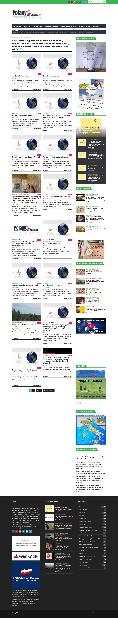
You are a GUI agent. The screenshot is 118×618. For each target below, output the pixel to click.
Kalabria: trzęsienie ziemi (21, 76)
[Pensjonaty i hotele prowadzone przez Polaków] (49, 508)
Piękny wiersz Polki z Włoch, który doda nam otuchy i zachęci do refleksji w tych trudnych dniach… (63, 568)
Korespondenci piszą (51, 26)
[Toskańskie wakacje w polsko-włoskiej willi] (49, 546)
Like (70, 74)
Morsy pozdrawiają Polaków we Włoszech (91, 539)
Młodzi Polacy (17, 32)
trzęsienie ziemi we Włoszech (50, 46)
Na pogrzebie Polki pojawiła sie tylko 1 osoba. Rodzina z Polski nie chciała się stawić (63, 526)
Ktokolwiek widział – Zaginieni (88, 530)
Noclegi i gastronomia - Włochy (92, 270)
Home (14, 2)
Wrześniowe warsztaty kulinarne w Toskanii (93, 300)
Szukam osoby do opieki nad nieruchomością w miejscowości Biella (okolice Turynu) (95, 178)
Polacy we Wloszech (35, 43)
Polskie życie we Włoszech (68, 26)
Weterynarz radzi (84, 568)
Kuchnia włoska (18, 36)
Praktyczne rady (38, 32)
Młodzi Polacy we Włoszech (87, 542)
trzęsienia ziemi (58, 43)
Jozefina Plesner (39, 40)
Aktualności (17, 26)
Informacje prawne (84, 26)
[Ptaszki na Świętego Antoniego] (80, 229)
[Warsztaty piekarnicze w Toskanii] (80, 272)
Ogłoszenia (89, 32)
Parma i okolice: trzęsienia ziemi (55, 157)
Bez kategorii (83, 509)
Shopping (28, 32)
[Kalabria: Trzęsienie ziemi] (26, 102)
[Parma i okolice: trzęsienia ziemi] (57, 144)
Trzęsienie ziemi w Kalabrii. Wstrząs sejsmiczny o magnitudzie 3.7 (57, 116)
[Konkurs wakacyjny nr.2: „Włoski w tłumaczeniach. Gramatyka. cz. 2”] (49, 556)
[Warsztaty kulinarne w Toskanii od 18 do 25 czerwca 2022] (80, 291)
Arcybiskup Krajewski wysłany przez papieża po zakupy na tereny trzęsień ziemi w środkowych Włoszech (57, 327)
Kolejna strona (48, 391)
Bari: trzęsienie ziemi (51, 76)
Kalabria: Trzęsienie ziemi (22, 115)
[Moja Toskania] (91, 398)
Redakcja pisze (38, 26)
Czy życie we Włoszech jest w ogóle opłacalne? (64, 517)
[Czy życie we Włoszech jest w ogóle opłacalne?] (49, 517)
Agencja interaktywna (97, 612)
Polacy (16, 43)
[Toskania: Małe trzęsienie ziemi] (26, 312)
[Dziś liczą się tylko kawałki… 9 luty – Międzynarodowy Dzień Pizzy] (80, 218)
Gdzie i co (96, 26)
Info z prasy (27, 26)
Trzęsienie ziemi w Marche (53, 285)
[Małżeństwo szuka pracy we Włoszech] (82, 168)
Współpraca (26, 2)
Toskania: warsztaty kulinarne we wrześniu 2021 (95, 310)
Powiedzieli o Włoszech (76, 32)
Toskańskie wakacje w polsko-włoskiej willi (62, 547)
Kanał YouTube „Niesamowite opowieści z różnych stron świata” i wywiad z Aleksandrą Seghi (95, 199)
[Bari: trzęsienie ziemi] (57, 63)
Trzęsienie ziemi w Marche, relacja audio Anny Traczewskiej (25, 371)
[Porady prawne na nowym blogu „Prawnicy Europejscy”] (49, 536)
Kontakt (52, 2)
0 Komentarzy (37, 89)
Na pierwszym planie (97, 216)
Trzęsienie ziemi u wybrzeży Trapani (26, 157)
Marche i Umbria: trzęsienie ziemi (25, 285)
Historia (81, 515)
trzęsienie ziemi (21, 46)
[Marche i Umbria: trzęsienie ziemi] (26, 272)
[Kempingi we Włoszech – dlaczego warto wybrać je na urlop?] (80, 281)
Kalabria (56, 40)
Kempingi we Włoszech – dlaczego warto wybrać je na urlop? (95, 281)
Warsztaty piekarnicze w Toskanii (94, 272)
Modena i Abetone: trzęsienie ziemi (56, 197)
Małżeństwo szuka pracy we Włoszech (95, 167)
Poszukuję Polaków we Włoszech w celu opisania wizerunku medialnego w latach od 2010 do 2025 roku (96, 157)
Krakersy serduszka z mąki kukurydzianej (94, 209)
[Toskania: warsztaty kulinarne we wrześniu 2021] (80, 309)
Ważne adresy (36, 2)
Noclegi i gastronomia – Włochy (56, 32)
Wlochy (17, 49)
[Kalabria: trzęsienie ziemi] (26, 63)
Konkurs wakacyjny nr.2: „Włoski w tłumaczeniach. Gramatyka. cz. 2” (63, 556)
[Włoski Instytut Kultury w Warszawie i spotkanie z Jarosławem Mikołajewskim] (26, 229)
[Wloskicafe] (90, 377)
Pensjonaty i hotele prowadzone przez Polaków (63, 508)
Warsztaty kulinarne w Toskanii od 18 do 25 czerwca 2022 (96, 291)
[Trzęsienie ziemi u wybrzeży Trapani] (26, 144)
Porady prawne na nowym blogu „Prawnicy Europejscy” (64, 537)
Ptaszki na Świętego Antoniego (96, 228)
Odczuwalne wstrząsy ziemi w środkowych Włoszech (54, 243)
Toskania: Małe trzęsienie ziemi (24, 325)
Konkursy (45, 2)
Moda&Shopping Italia (86, 536)
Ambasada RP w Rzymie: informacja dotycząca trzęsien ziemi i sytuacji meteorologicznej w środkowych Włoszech (56, 360)
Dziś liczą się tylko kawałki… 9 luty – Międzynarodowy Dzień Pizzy (95, 219)
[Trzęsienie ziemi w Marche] (57, 272)
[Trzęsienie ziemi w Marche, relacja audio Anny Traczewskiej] (26, 357)
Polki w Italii (82, 553)
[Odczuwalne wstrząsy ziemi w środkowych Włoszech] (57, 229)
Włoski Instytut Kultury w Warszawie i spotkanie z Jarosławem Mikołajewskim (26, 244)
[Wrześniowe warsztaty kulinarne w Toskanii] (80, 300)
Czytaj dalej (15, 89)
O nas (19, 2)
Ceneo (78, 402)
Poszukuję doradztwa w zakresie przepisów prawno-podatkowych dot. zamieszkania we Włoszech (96, 144)
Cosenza (23, 40)
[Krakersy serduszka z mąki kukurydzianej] (80, 209)
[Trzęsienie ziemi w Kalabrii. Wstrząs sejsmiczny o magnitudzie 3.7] (57, 102)
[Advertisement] (89, 350)
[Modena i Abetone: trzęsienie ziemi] (57, 183)
